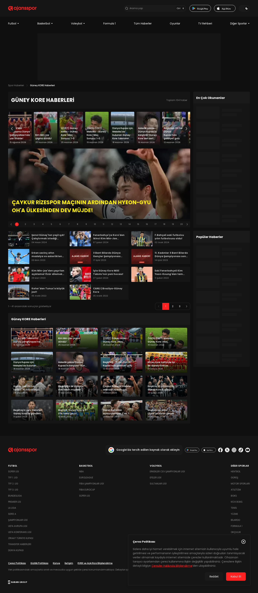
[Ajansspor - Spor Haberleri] (22, 8)
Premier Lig (14, 501)
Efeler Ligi (155, 477)
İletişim (69, 563)
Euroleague (86, 477)
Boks (234, 495)
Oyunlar (175, 23)
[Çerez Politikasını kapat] (243, 541)
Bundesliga (15, 495)
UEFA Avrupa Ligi (17, 526)
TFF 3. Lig (13, 489)
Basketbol (43, 23)
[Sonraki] (186, 128)
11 (103, 224)
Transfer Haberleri (19, 544)
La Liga (12, 507)
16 (147, 224)
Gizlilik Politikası (39, 563)
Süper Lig (13, 471)
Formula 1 (109, 23)
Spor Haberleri (16, 85)
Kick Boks (237, 501)
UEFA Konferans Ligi (19, 532)
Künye (56, 563)
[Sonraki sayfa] (186, 306)
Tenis (234, 507)
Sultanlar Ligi (158, 483)
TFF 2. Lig (13, 483)
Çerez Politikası (17, 563)
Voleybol (76, 23)
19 (173, 224)
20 (181, 224)
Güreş (234, 477)
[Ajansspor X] (227, 450)
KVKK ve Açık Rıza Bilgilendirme (95, 563)
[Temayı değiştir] (244, 8)
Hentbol (235, 471)
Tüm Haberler (143, 23)
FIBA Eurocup (87, 489)
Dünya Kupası (16, 550)
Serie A (12, 514)
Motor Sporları (240, 483)
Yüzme (234, 514)
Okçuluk (236, 532)
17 (155, 224)
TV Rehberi (205, 23)
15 (138, 224)
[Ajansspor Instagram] (234, 450)
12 (112, 224)
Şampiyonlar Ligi (18, 520)
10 (95, 224)
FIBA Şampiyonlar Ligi (91, 483)
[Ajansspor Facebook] (220, 450)
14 (129, 224)
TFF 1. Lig (13, 477)
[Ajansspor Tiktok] (241, 450)
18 (164, 224)
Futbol (12, 23)
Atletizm (236, 489)
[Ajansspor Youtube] (247, 450)
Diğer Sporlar (238, 23)
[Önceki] (12, 128)
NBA (81, 471)
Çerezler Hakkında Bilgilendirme (171, 566)
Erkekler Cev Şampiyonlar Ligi (167, 471)
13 (121, 224)
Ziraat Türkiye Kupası (20, 538)
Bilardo (235, 520)
